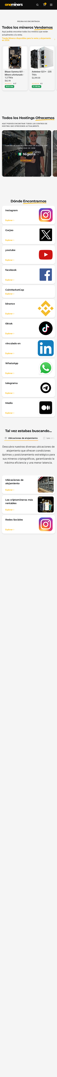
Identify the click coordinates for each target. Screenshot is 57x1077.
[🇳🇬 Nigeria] (26, 153)
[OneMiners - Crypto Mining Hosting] (13, 4)
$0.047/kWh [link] (25, 161)
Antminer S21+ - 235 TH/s (41, 73)
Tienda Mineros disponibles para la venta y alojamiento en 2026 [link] (26, 39)
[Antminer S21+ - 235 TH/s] (42, 57)
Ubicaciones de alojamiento (23, 438)
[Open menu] (51, 4)
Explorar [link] (9, 220)
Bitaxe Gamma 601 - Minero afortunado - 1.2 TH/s (14, 74)
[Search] (37, 4)
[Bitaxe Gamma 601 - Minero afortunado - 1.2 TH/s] (15, 57)
